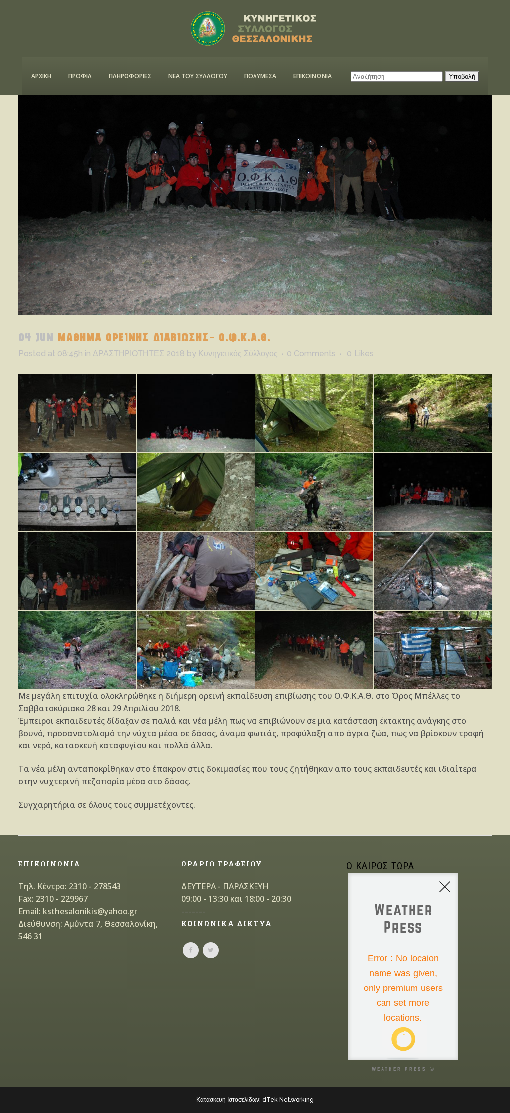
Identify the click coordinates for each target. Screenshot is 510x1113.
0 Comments (311, 353)
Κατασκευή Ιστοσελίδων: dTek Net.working (255, 1099)
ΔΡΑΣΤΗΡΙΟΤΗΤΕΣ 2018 (139, 353)
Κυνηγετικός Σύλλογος (238, 353)
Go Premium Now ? (415, 1043)
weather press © (403, 1068)
